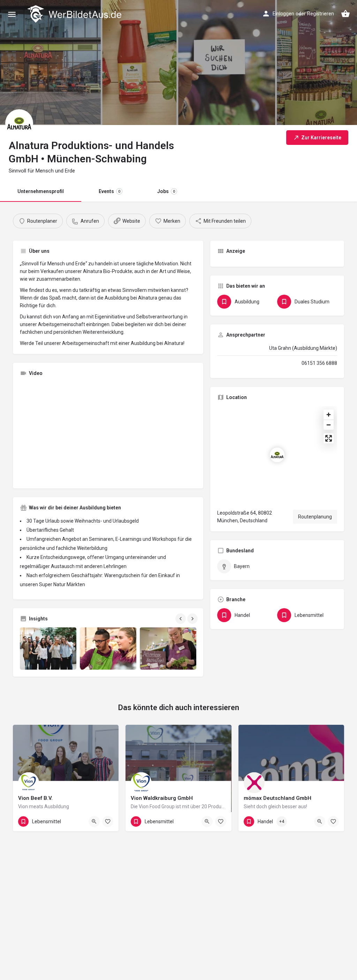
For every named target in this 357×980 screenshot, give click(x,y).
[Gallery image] (48, 648)
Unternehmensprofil (40, 191)
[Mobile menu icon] (12, 14)
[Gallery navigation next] (193, 618)
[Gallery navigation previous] (181, 618)
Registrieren (320, 13)
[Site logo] (75, 14)
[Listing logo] (19, 123)
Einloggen (283, 13)
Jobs (166, 191)
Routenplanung (315, 517)
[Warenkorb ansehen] (345, 13)
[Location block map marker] (277, 455)
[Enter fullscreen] (329, 438)
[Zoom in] (329, 415)
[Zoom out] (329, 425)
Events (109, 191)
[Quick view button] (94, 821)
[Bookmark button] (107, 821)
